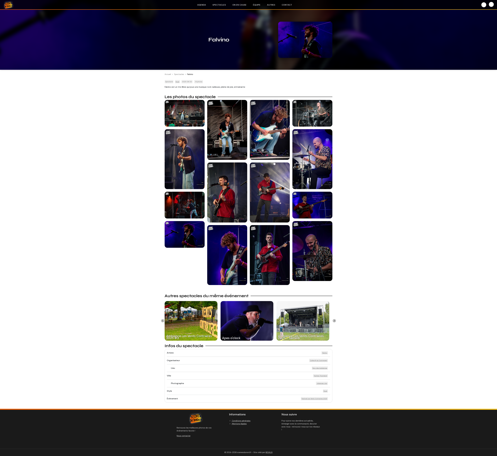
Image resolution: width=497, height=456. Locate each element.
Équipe (257, 4)
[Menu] (491, 4)
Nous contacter (184, 436)
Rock (177, 82)
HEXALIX (269, 452)
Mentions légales (239, 424)
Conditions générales (240, 421)
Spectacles (219, 4)
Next (334, 321)
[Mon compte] (483, 4)
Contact (287, 4)
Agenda (201, 4)
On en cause (239, 4)
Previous (162, 321)
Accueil (168, 74)
